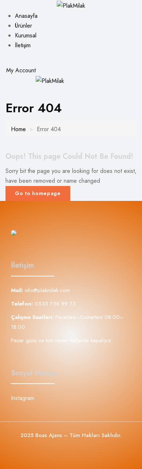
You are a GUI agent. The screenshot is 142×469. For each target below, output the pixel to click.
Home (18, 129)
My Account (20, 70)
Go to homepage (38, 193)
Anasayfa (26, 16)
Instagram (22, 398)
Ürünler (23, 25)
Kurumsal (25, 35)
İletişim (23, 45)
